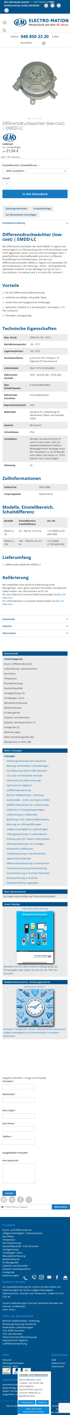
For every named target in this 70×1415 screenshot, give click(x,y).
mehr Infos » (9, 1309)
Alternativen (9, 633)
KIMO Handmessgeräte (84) (19, 737)
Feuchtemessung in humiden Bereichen (28, 873)
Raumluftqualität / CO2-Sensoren (20, 1246)
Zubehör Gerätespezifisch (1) (19, 722)
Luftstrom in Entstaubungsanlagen (25, 809)
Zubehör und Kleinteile (16, 717)
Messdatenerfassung (15, 702)
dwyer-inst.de (9, 1391)
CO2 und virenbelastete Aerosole (24, 775)
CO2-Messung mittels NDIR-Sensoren (27, 770)
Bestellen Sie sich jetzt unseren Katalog (25, 966)
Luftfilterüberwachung (19, 790)
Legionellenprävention (19, 858)
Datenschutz (58, 1363)
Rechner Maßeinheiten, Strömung (25, 795)
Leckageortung (10, 1249)
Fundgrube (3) (11, 727)
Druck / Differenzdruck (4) (18, 663)
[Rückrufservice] (34, 1278)
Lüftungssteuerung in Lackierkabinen (27, 834)
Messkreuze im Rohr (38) (17, 741)
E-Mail (55, 36)
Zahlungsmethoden (13, 1363)
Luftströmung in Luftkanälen (22, 814)
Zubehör (7, 626)
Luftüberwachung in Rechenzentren (26, 853)
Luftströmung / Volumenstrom (20, 668)
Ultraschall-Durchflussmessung (24, 780)
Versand (6, 1359)
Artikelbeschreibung (13, 223)
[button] (29, 118)
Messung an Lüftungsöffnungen (24, 824)
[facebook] (52, 5)
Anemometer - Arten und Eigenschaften (28, 799)
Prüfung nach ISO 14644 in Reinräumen (28, 838)
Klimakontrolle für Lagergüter (23, 882)
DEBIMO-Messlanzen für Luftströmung (28, 804)
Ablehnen (42, 1402)
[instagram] (46, 5)
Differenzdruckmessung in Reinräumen (28, 863)
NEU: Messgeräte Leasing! (16, 2)
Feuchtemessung (13, 683)
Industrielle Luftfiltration (20, 848)
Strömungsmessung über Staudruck (26, 760)
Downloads (8, 619)
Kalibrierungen (12, 732)
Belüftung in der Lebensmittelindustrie (28, 819)
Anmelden (27, 42)
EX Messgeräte (12, 712)
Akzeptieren (28, 1402)
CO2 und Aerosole (12, 1333)
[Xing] (6, 10)
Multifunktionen (13, 707)
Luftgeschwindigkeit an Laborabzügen (27, 829)
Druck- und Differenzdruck (16, 1229)
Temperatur (10, 678)
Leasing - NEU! (10, 1366)
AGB (54, 1359)
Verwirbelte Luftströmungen (17, 1327)
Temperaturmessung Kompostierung (27, 868)
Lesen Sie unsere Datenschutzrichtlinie (33, 1410)
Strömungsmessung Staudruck (19, 1324)
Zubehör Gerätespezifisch (16, 1268)
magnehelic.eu (10, 1394)
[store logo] (38, 22)
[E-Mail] (65, 1278)
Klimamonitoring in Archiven (22, 877)
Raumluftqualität (13, 688)
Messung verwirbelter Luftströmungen (28, 765)
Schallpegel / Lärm (14, 698)
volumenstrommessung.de (17, 1384)
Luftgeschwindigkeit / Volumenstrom (22, 1233)
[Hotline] (25, 1278)
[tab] (35, 222)
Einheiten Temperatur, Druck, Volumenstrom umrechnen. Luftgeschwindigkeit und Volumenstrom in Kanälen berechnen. (34, 1033)
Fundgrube (8, 1272)
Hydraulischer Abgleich (19, 785)
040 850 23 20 (35, 36)
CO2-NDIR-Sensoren (13, 1330)
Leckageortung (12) (14, 693)
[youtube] (59, 5)
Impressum (58, 1366)
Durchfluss (10, 673)
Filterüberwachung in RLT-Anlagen (25, 843)
